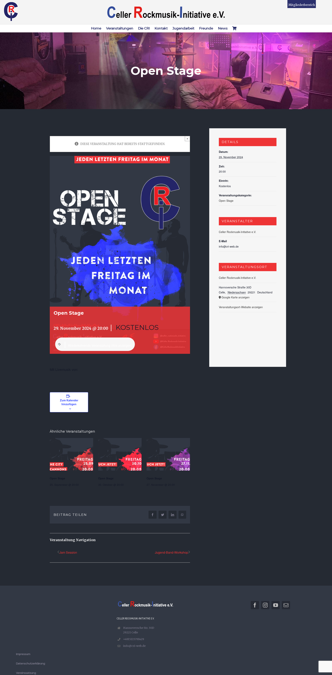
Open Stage (57, 478)
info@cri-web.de (134, 646)
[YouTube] (275, 605)
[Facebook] (255, 605)
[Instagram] (265, 605)
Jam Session (68, 552)
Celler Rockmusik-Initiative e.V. (237, 232)
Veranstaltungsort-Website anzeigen (241, 307)
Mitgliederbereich (301, 5)
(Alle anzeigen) (121, 345)
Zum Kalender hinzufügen (69, 402)
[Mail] (286, 605)
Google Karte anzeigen (236, 297)
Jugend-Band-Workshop (171, 552)
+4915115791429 (133, 639)
